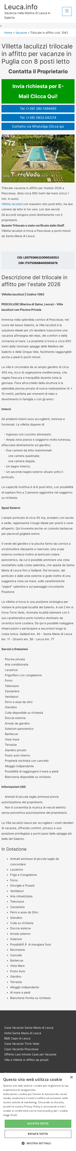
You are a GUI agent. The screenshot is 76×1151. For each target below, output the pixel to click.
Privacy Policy (32, 1106)
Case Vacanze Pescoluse (21, 1049)
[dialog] (38, 1112)
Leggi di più (10, 1115)
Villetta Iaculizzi (11, 204)
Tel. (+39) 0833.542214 (38, 118)
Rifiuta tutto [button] (38, 1134)
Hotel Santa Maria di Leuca (22, 1033)
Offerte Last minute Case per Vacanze (30, 1054)
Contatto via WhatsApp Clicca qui (38, 126)
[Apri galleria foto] (37, 158)
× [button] (71, 1077)
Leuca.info (21, 7)
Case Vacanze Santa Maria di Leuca (28, 1027)
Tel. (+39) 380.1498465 (38, 109)
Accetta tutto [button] (38, 1123)
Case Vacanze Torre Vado (21, 1043)
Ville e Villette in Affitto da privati (26, 1060)
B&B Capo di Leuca (17, 1038)
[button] (38, 1143)
